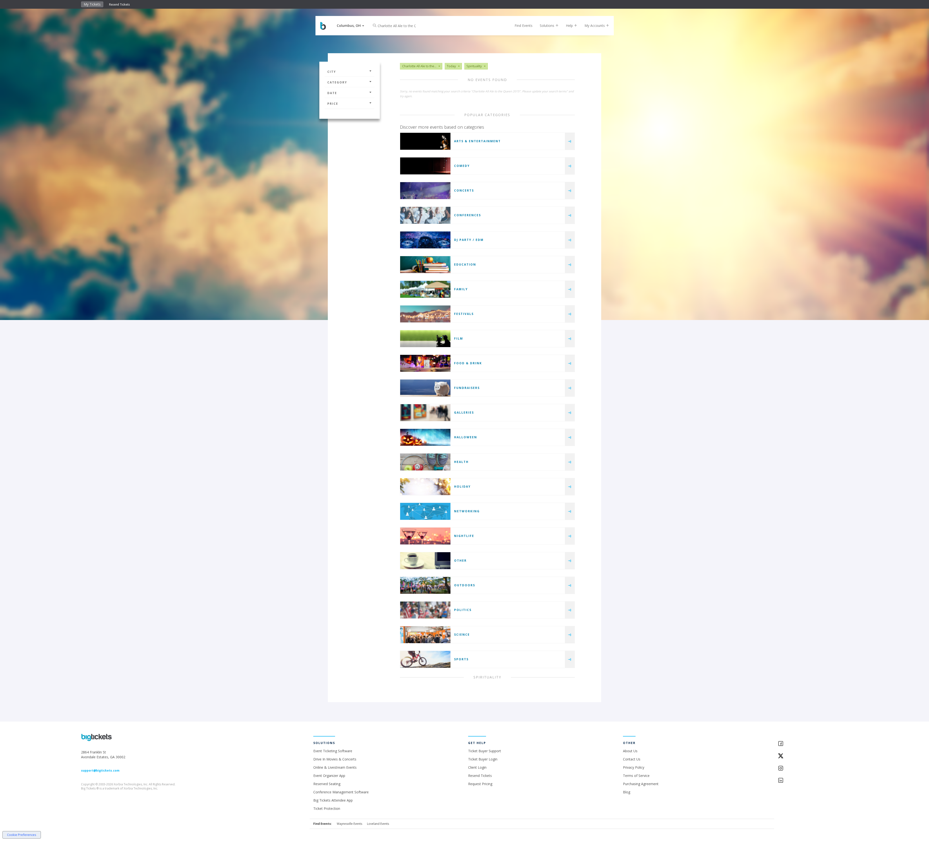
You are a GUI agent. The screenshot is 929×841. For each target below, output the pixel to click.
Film (458, 338)
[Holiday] (425, 486)
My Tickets (92, 4)
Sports (461, 659)
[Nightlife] (425, 536)
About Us (630, 751)
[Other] (425, 560)
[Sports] (425, 659)
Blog (626, 792)
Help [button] (570, 25)
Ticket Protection (326, 808)
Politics (463, 610)
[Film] (425, 338)
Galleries (464, 412)
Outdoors (464, 585)
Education (465, 264)
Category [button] (337, 82)
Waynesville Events (349, 824)
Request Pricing (480, 783)
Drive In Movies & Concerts (334, 759)
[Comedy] (425, 165)
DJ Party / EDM (469, 240)
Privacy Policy (633, 767)
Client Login (477, 767)
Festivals (464, 314)
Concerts (464, 190)
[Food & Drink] (425, 363)
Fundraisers (467, 388)
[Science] (425, 634)
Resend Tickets (119, 4)
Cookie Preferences (21, 835)
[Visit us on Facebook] (813, 744)
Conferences (467, 215)
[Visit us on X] (813, 756)
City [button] (331, 72)
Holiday (462, 486)
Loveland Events (378, 824)
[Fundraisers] (425, 388)
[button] (350, 25)
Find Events (523, 25)
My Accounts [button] (595, 25)
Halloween (465, 437)
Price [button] (332, 104)
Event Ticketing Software (332, 751)
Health (461, 462)
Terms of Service (636, 775)
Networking (467, 511)
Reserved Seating (326, 783)
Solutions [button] (547, 25)
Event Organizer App (329, 775)
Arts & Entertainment (477, 141)
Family (461, 289)
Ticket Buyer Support (484, 751)
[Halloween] (425, 437)
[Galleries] (425, 412)
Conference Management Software (341, 792)
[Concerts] (425, 190)
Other (460, 560)
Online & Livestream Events (335, 767)
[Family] (425, 289)
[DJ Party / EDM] (425, 239)
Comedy (462, 166)
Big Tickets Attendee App (333, 800)
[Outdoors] (425, 585)
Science (462, 635)
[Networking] (425, 511)
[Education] (425, 264)
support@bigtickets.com (100, 770)
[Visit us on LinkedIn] (813, 781)
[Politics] (425, 610)
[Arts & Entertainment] (425, 141)
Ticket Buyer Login (482, 759)
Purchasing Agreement (641, 783)
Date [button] (332, 93)
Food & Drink (468, 363)
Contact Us (631, 759)
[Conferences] (425, 215)
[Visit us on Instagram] (813, 769)
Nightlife (464, 536)
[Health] (425, 462)
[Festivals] (425, 313)
